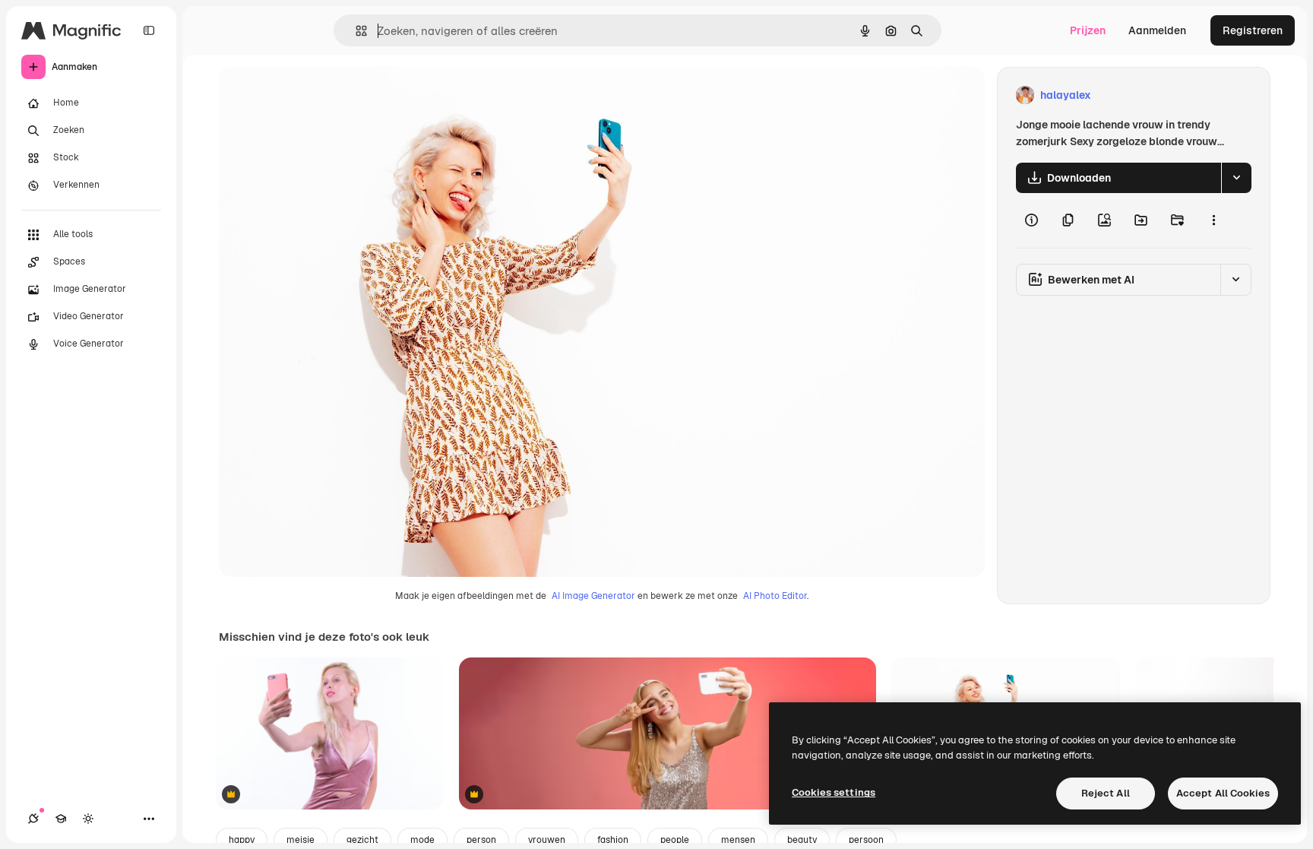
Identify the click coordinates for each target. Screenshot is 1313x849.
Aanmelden (1157, 30)
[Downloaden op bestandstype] (1236, 178)
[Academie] (61, 818)
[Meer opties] (1213, 220)
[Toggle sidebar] (149, 30)
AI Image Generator (593, 596)
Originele (319, 95)
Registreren (1253, 30)
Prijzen (1088, 30)
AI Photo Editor (775, 596)
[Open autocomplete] (355, 30)
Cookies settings (833, 792)
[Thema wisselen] (88, 818)
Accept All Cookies (1223, 793)
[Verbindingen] (33, 818)
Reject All (1105, 793)
